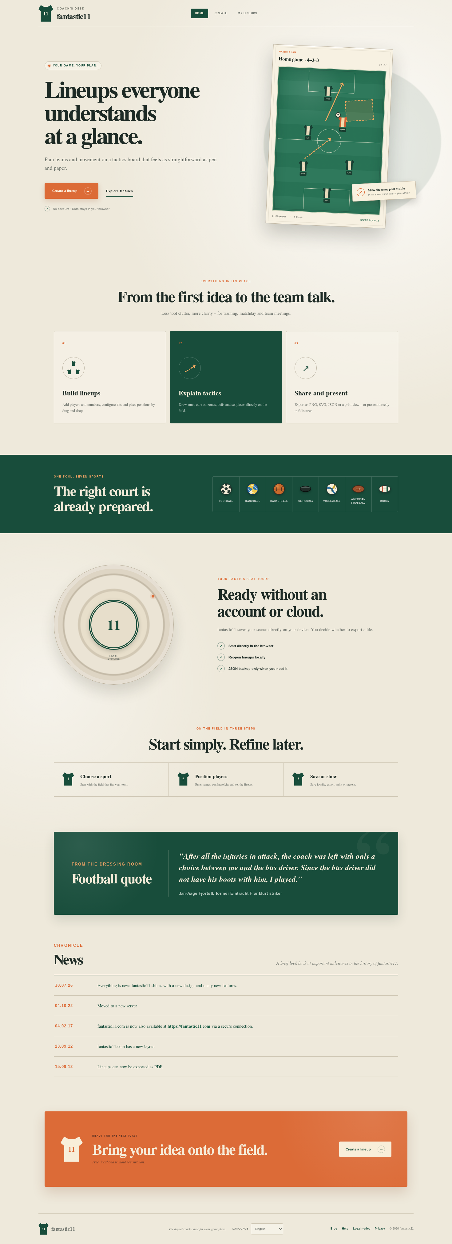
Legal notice (361, 1228)
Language (240, 1228)
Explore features (119, 191)
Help (345, 1228)
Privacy (380, 1228)
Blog (334, 1228)
